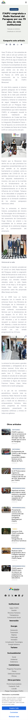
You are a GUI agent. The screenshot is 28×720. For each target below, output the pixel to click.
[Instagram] (9, 596)
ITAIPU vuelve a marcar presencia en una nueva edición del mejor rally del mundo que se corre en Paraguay (19, 436)
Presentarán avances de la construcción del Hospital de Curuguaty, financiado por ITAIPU (18, 515)
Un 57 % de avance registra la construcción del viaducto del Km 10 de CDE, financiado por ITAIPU (19, 475)
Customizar (14, 712)
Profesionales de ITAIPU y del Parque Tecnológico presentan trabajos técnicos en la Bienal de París (19, 456)
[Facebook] (5, 596)
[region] (14, 706)
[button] (26, 2)
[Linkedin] (19, 596)
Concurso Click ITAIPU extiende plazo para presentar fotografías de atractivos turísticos (19, 536)
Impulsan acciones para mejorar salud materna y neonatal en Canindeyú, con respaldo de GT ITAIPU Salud (19, 495)
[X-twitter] (12, 596)
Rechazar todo (14, 717)
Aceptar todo (14, 708)
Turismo (14, 529)
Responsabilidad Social (18, 468)
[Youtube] (16, 596)
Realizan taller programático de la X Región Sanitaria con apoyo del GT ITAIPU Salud (18, 554)
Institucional (14, 9)
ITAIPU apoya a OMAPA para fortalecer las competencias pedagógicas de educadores (17, 573)
